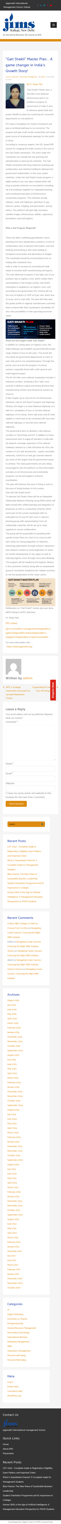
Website (10, 783)
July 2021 (11, 1256)
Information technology (18, 1333)
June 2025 (12, 1064)
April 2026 (12, 1019)
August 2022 (13, 1219)
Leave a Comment (12, 77)
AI (8, 1310)
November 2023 (14, 1151)
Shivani (10, 951)
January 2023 (13, 1196)
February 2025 (14, 1082)
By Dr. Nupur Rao (35, 84)
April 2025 (12, 1073)
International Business (17, 1337)
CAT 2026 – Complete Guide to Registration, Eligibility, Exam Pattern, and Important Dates (24, 851)
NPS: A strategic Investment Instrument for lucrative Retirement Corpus (18, 693)
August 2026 (13, 1000)
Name (10, 764)
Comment (12, 722)
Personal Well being (16, 1360)
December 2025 (14, 1037)
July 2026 (11, 1005)
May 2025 (11, 1069)
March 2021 (12, 1265)
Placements (8, 1453)
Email (9, 773)
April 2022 (12, 1233)
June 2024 (12, 1119)
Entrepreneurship (15, 1323)
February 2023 (14, 1192)
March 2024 (12, 1133)
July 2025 (11, 1060)
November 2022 (14, 1206)
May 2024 (11, 1124)
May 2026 (11, 1014)
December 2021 (14, 1251)
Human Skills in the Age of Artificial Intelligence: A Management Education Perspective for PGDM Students (25, 896)
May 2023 (11, 1178)
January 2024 (13, 1142)
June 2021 (11, 1260)
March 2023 (12, 1187)
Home (6, 1444)
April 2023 (12, 1183)
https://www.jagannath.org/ (19, 647)
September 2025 (15, 1051)
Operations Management (28, 77)
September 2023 (15, 1160)
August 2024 (13, 1110)
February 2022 (14, 1242)
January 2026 (13, 1032)
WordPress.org (14, 1396)
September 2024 (15, 1105)
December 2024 (14, 1092)
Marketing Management (18, 1342)
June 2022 (12, 1224)
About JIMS (8, 1449)
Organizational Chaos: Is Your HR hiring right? (43, 689)
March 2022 (12, 1238)
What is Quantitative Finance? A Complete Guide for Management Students (22, 865)
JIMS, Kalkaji (11, 623)
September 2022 (15, 1215)
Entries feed (12, 1387)
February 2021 (13, 1269)
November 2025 (14, 1041)
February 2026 (14, 1028)
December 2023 (14, 1146)
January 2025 (13, 1087)
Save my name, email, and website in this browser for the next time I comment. (28, 795)
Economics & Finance (17, 1319)
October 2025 (13, 1046)
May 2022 (11, 1228)
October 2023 (13, 1155)
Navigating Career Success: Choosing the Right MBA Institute (24, 932)
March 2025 (12, 1078)
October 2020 (13, 1288)
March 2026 (12, 1023)
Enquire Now (52, 690)
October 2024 (13, 1101)
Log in (10, 1382)
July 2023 (11, 1169)
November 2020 (15, 1283)
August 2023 (13, 1165)
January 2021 (13, 1274)
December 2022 (14, 1201)
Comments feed (14, 1391)
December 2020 (14, 1279)
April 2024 (12, 1128)
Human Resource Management (21, 1328)
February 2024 (14, 1137)
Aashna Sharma (14, 969)
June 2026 (12, 1009)
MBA (9, 1346)
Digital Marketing (15, 1314)
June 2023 (11, 1174)
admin (28, 678)
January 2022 (13, 1247)
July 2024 (11, 1114)
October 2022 (13, 1210)
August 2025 (13, 1055)
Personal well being (16, 1355)
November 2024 (14, 1096)
